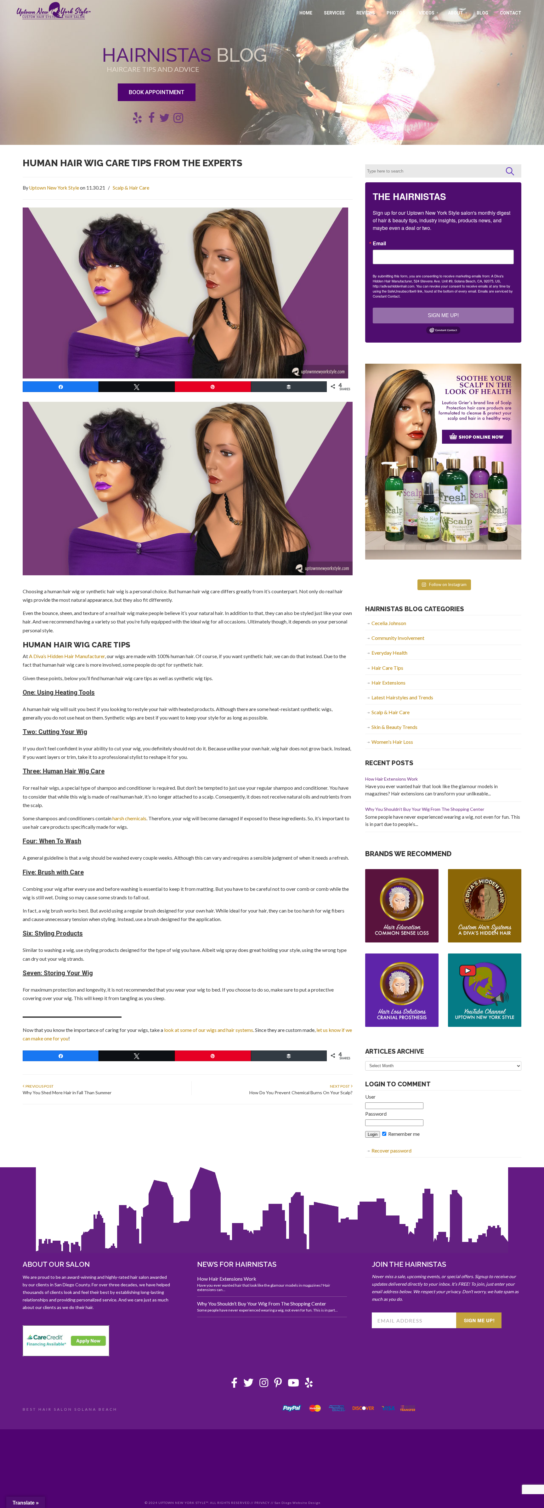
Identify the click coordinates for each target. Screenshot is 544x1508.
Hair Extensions (388, 683)
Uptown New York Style (53, 11)
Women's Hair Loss (392, 742)
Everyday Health (389, 653)
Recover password (391, 1150)
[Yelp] (309, 1384)
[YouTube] (293, 1384)
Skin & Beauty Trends (394, 727)
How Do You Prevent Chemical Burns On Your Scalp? (301, 1092)
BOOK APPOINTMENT (156, 92)
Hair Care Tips (387, 668)
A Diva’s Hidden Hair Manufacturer (67, 656)
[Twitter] (248, 1384)
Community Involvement (397, 638)
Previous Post (39, 1086)
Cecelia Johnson (388, 623)
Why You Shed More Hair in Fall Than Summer (67, 1092)
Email (379, 243)
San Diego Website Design (297, 1503)
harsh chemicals (129, 818)
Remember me (403, 1134)
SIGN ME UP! (443, 315)
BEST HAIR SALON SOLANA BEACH (70, 1409)
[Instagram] (263, 1384)
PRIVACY (262, 1503)
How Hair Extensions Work (391, 779)
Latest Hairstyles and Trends (402, 697)
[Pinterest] (278, 1384)
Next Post (340, 1086)
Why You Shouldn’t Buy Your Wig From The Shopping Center (424, 809)
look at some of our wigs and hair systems (208, 1030)
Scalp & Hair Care (131, 188)
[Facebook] (234, 1384)
